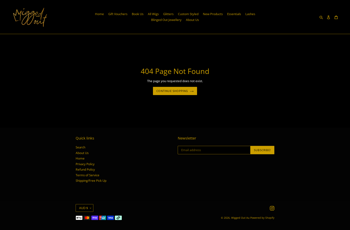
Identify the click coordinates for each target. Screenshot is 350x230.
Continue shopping (172, 91)
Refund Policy (85, 169)
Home (80, 158)
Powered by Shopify (262, 217)
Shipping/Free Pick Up (91, 180)
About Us (82, 153)
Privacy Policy (85, 164)
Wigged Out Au (240, 217)
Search (80, 147)
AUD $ (83, 208)
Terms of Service (87, 175)
